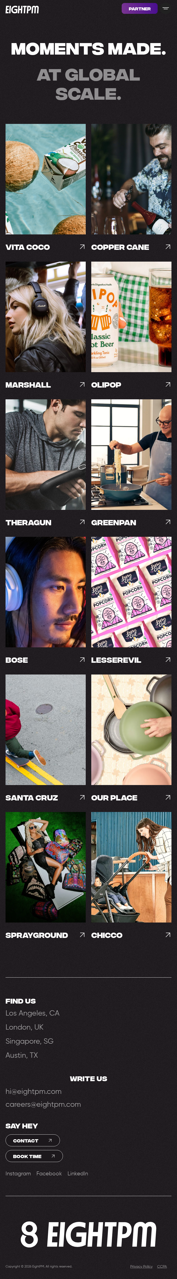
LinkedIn (78, 1174)
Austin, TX (22, 1055)
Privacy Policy (141, 1267)
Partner (140, 8)
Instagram (18, 1174)
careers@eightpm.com (43, 1104)
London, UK (25, 1027)
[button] (165, 8)
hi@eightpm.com (34, 1091)
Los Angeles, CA (32, 1013)
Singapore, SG (29, 1041)
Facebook (49, 1174)
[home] (22, 8)
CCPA (162, 1267)
